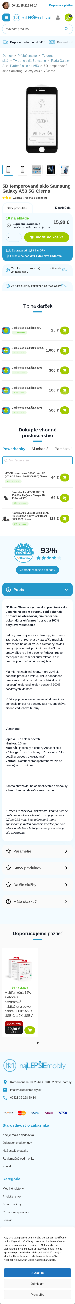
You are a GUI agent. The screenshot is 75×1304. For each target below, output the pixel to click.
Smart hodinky (12, 1204)
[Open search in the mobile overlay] (37, 29)
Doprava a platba (61, 5)
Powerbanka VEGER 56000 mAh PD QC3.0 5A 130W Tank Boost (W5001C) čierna (30, 516)
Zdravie (7, 1220)
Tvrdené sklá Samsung (29, 60)
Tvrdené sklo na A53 (24, 66)
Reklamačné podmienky (18, 1158)
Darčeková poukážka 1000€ (28, 348)
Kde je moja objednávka (18, 1135)
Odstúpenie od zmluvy (17, 1142)
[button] (6, 17)
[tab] (37, 1042)
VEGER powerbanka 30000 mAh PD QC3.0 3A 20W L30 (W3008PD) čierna (26, 475)
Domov (7, 55)
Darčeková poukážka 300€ (27, 367)
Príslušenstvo (27, 55)
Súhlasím (37, 1272)
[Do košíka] (64, 330)
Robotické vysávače (16, 1212)
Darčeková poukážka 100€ (27, 388)
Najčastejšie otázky (15, 1150)
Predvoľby (37, 1294)
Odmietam (37, 1283)
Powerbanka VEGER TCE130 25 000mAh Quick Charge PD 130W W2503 (28, 495)
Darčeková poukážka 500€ (27, 407)
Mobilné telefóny (13, 1188)
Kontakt (8, 1166)
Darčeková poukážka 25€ (26, 328)
